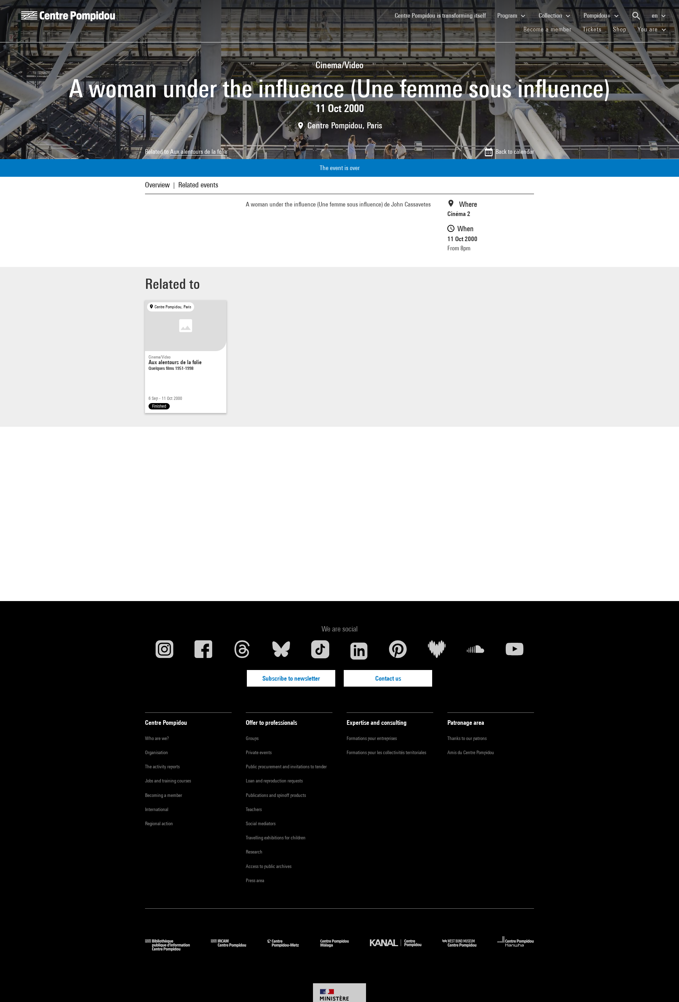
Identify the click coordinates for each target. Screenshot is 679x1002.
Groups (252, 738)
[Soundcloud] (475, 651)
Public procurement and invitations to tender (286, 766)
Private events (259, 752)
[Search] (636, 16)
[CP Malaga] (339, 948)
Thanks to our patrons (467, 738)
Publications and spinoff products (276, 795)
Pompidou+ (598, 15)
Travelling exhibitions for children (276, 837)
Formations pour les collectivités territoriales (386, 752)
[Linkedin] (359, 651)
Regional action (159, 823)
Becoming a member (163, 795)
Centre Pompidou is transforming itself (443, 15)
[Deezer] (436, 651)
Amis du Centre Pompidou (470, 752)
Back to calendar (514, 151)
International (156, 809)
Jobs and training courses (168, 780)
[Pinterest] (397, 651)
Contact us (388, 678)
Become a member (550, 29)
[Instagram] (164, 651)
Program (508, 15)
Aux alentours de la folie (198, 151)
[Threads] (242, 651)
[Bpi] (172, 948)
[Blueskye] (281, 651)
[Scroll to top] (662, 985)
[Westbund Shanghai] (464, 948)
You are (649, 29)
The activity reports (162, 766)
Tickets (592, 29)
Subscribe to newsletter (291, 678)
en (655, 15)
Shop (622, 29)
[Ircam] (234, 948)
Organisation (156, 752)
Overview (157, 184)
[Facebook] (203, 651)
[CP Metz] (288, 948)
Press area (255, 880)
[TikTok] (320, 651)
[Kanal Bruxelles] (401, 948)
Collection (551, 15)
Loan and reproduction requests (274, 780)
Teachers (254, 809)
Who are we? (157, 738)
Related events (198, 184)
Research (254, 852)
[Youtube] (514, 651)
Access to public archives (268, 866)
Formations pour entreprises (372, 738)
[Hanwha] (516, 948)
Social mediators (260, 823)
